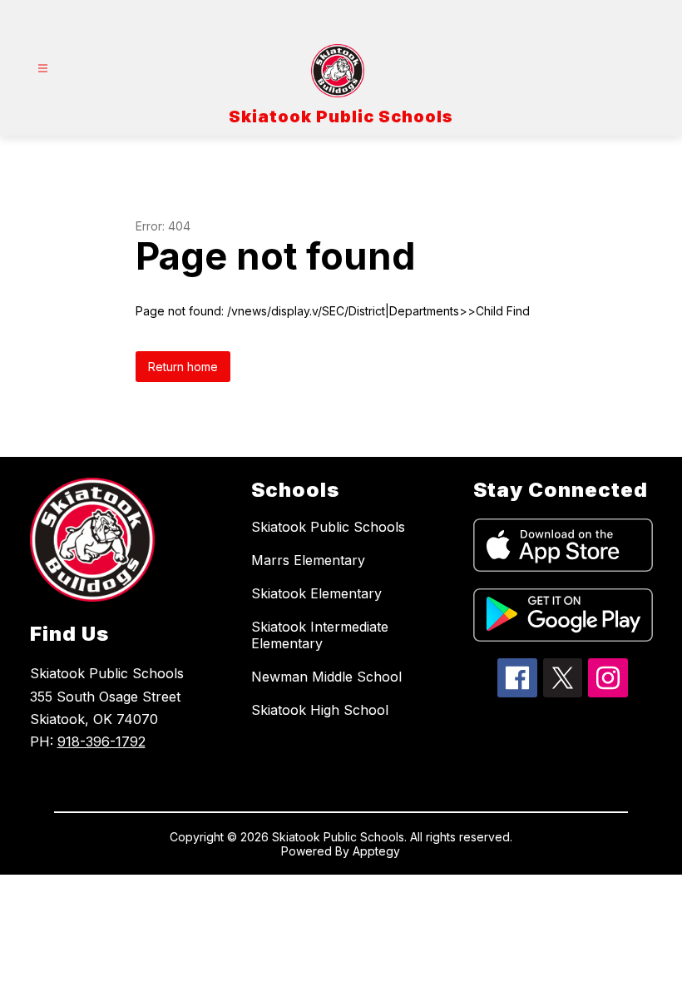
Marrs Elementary (308, 560)
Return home (183, 367)
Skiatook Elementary (316, 593)
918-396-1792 (101, 741)
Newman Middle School (326, 676)
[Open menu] (42, 68)
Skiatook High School (319, 710)
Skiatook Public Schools (328, 526)
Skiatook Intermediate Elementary (319, 635)
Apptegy (376, 851)
